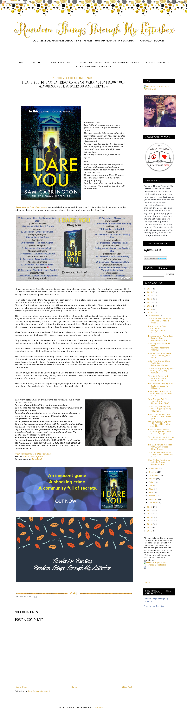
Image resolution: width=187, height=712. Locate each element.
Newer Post (21, 687)
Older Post (127, 687)
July (151, 482)
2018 (149, 507)
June (151, 486)
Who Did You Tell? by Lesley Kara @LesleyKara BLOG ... (160, 401)
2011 (149, 531)
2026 (149, 289)
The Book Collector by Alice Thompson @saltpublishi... (158, 378)
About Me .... (37, 63)
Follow (147, 583)
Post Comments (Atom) (39, 691)
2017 (149, 510)
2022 (149, 302)
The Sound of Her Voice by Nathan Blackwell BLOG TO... (161, 439)
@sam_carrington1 (33, 456)
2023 (149, 299)
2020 (149, 309)
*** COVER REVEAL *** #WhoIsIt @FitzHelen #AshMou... (159, 424)
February (153, 499)
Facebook (37, 459)
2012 (149, 528)
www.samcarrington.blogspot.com (33, 454)
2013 (149, 524)
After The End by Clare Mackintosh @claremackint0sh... (159, 363)
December (154, 316)
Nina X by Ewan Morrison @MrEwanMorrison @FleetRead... (160, 447)
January (153, 503)
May (151, 489)
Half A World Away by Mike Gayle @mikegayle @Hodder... (161, 386)
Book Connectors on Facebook (93, 66)
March (152, 496)
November (154, 469)
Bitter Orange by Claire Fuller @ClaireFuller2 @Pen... (159, 416)
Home (21, 63)
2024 (149, 296)
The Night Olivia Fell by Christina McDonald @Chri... (159, 321)
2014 (149, 521)
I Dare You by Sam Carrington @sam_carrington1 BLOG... (158, 329)
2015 (149, 517)
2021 (149, 306)
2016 (149, 514)
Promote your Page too (154, 606)
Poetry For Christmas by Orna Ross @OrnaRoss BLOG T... (160, 394)
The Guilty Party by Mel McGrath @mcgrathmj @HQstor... (159, 409)
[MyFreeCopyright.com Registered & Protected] (159, 565)
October (153, 472)
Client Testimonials (157, 63)
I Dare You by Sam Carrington (31, 207)
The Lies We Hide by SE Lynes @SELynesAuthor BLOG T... (160, 454)
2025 (149, 292)
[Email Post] (35, 597)
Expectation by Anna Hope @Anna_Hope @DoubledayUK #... (161, 338)
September (154, 475)
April (151, 492)
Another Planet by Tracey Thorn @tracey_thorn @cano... (160, 355)
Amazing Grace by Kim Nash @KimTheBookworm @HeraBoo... (159, 347)
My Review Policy (60, 63)
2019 (149, 313)
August (152, 479)
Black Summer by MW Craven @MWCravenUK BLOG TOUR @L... (160, 432)
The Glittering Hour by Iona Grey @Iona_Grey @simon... (161, 371)
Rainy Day (98, 707)
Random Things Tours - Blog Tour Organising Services (108, 63)
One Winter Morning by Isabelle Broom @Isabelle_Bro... (159, 462)
